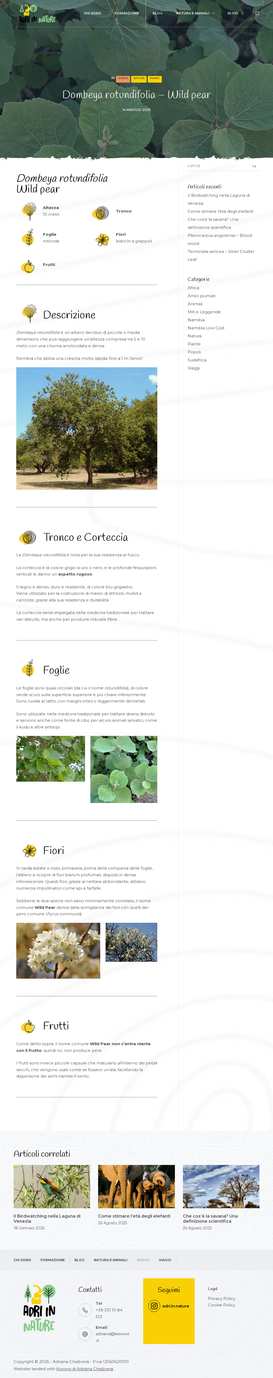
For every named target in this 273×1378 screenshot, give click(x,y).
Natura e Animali (193, 13)
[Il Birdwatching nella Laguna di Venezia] (52, 1186)
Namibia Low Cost (206, 327)
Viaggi (194, 367)
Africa (123, 78)
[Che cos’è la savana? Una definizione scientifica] (221, 1186)
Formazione (127, 13)
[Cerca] (257, 13)
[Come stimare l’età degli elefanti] (136, 1186)
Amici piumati (201, 295)
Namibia (196, 319)
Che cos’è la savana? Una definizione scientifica (210, 1219)
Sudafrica (197, 359)
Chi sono (92, 13)
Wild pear (61, 184)
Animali (195, 303)
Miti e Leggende (204, 311)
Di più (233, 13)
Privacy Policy (221, 1298)
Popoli (194, 351)
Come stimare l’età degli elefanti (220, 211)
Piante (155, 78)
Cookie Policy (221, 1304)
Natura (138, 78)
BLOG (157, 13)
